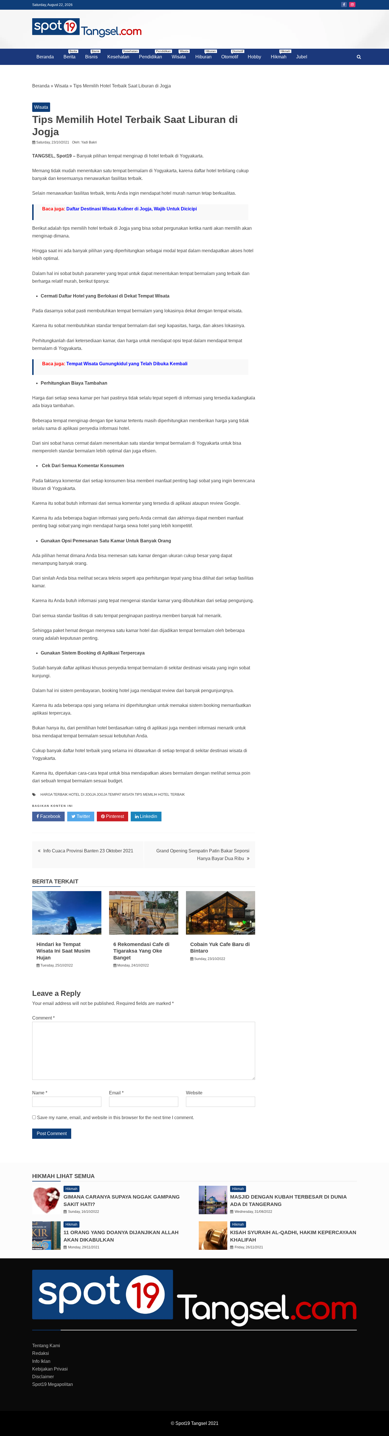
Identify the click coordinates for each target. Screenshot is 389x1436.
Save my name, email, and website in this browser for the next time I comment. (115, 1117)
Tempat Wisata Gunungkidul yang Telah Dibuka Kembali (126, 363)
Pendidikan (152, 54)
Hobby (254, 56)
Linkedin (148, 816)
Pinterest (114, 816)
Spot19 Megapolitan (52, 1384)
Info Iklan (41, 1361)
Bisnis (92, 54)
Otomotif (231, 54)
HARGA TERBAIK (54, 795)
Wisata (180, 54)
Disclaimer (43, 1376)
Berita (70, 54)
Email (116, 1092)
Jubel (301, 56)
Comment (43, 1018)
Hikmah (280, 54)
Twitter (82, 816)
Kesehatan (120, 54)
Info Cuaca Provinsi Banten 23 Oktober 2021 (88, 850)
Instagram (352, 4)
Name (39, 1092)
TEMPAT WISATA (121, 795)
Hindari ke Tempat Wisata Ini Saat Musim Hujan (63, 951)
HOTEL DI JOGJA (82, 795)
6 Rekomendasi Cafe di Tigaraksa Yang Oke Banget (141, 951)
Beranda (45, 56)
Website (194, 1092)
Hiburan (205, 54)
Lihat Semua (75, 1176)
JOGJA (102, 795)
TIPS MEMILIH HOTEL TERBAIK (160, 795)
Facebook (344, 4)
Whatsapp (183, 816)
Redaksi (40, 1353)
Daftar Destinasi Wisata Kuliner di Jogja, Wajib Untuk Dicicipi (131, 208)
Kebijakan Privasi (50, 1369)
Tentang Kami (46, 1345)
